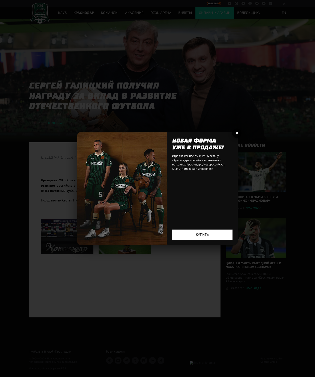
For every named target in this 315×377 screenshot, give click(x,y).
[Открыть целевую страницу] (157, 188)
